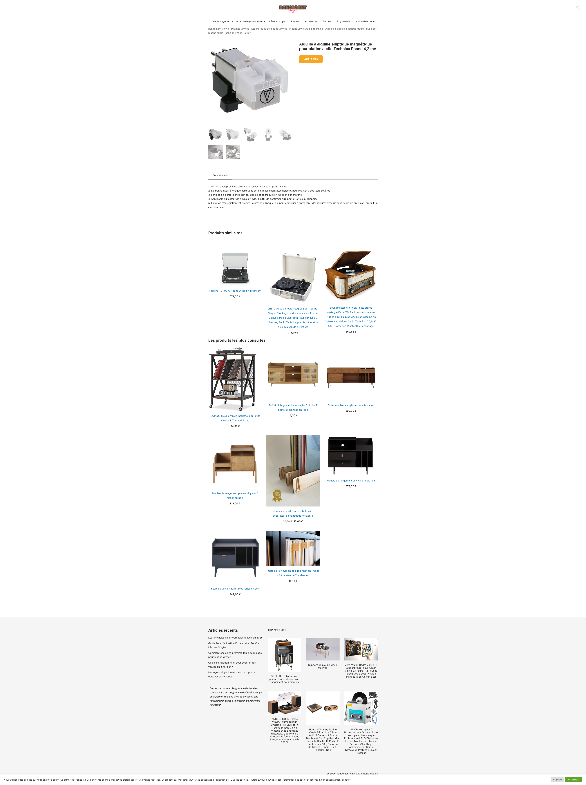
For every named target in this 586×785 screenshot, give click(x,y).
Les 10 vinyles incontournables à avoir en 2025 (235, 637)
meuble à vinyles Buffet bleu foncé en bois (235, 588)
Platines (295, 21)
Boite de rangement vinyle (249, 21)
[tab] (220, 175)
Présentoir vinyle (277, 21)
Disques (327, 21)
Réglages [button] (557, 779)
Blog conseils (343, 21)
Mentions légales (368, 773)
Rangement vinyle (218, 28)
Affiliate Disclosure (365, 21)
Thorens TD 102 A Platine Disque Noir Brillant (235, 290)
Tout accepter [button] (573, 779)
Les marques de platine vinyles (269, 28)
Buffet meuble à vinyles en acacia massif (350, 405)
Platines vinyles (240, 28)
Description (220, 175)
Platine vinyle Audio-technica (306, 28)
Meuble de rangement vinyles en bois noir (351, 480)
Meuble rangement (221, 21)
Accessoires (311, 21)
